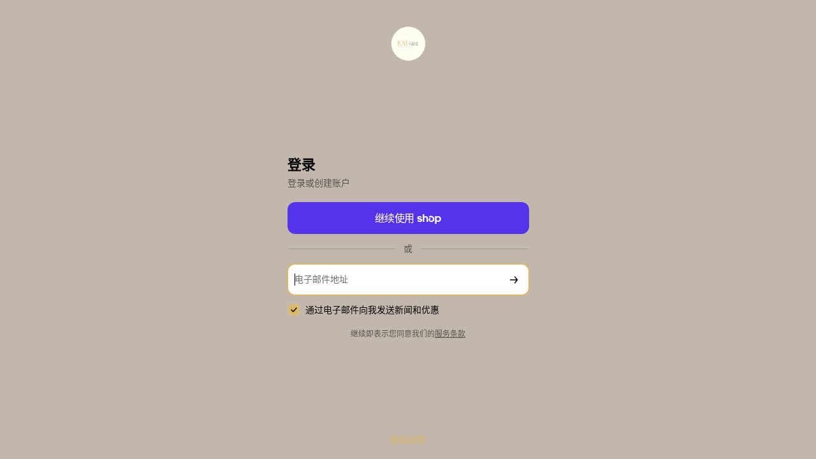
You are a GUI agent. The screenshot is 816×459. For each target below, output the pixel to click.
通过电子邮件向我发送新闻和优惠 (372, 310)
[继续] (514, 279)
